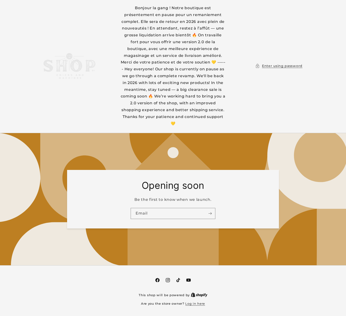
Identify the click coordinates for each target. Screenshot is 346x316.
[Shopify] (199, 295)
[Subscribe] (210, 213)
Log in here (195, 303)
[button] (278, 66)
